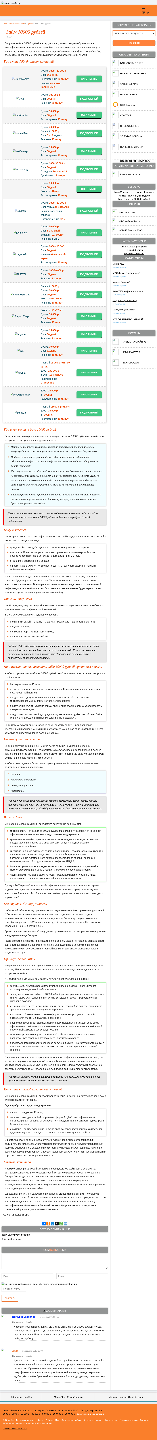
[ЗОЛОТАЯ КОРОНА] (116, 138)
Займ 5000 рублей (11, 1239)
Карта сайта (96, 1410)
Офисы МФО (71, 1410)
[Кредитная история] (116, 176)
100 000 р (58, 1414)
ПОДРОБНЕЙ (89, 98)
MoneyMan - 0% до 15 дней (68, 1397)
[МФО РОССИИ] (115, 213)
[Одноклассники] (48, 1223)
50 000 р (46, 1414)
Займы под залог (54, 1410)
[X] (57, 1223)
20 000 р (25, 1414)
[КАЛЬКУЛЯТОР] (116, 354)
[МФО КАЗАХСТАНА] (115, 222)
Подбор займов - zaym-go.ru (135, 160)
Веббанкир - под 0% (21, 1397)
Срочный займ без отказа (15, 1428)
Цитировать (17, 1322)
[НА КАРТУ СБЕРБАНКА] (116, 75)
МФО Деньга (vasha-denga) (126, 273)
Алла (15, 1350)
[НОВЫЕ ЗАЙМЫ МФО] (115, 231)
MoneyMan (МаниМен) (124, 309)
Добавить (10, 1298)
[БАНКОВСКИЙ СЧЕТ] (116, 65)
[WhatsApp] (61, 1223)
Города (84, 1410)
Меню (145, 13)
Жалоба (28, 1322)
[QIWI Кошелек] (116, 107)
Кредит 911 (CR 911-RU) (125, 300)
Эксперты (39, 1410)
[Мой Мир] (52, 1223)
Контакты (27, 1410)
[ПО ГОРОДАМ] (116, 364)
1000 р (6, 1414)
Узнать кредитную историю (90, 1414)
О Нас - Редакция (12, 1410)
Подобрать (134, 43)
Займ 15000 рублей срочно (16, 1234)
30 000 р (36, 1414)
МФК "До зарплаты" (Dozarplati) (128, 319)
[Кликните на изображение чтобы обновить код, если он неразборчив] (39, 1284)
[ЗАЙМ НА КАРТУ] (116, 86)
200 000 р (70, 1414)
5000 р (15, 1414)
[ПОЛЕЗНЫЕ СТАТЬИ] (116, 149)
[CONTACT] (116, 117)
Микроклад (118, 264)
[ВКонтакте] (44, 1223)
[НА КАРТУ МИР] (116, 96)
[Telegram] (65, 1223)
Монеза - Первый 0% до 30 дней (126, 1397)
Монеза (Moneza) (121, 282)
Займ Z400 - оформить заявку (128, 291)
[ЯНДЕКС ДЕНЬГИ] (116, 128)
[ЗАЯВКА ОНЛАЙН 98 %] (116, 344)
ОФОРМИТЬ (89, 78)
